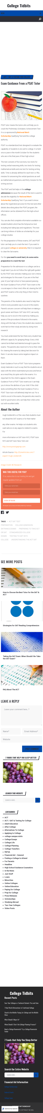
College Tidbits (18, 5)
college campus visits (13, 836)
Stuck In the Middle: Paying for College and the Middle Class (21, 1013)
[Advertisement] (21, 48)
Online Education (12, 886)
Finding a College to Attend (16, 858)
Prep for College (11, 893)
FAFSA (7, 852)
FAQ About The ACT (11, 689)
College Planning (12, 846)
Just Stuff (9, 874)
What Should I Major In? (11, 1019)
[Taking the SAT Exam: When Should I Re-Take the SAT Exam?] (22, 642)
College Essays (11, 839)
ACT (6, 817)
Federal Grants (9, 1092)
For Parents (9, 861)
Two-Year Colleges (12, 905)
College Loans (8, 1098)
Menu (2, 13)
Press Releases (11, 896)
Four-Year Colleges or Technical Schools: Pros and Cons (21, 1003)
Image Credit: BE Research (11, 465)
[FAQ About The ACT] (22, 675)
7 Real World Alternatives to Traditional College (19, 1008)
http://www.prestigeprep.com (13, 447)
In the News (9, 871)
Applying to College (13, 833)
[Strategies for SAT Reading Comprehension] (22, 611)
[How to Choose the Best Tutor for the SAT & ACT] (22, 578)
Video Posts (10, 908)
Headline (8, 864)
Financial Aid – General (14, 855)
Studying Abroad (12, 902)
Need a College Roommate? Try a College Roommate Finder (20, 1030)
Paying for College (12, 889)
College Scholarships (10, 1087)
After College (10, 827)
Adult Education (11, 824)
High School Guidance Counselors (19, 868)
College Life (10, 842)
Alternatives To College (14, 830)
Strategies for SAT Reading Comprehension (21, 625)
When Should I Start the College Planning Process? (20, 1024)
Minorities (9, 880)
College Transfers (12, 849)
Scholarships (10, 899)
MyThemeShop (25, 1106)
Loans (7, 877)
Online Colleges (11, 883)
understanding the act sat (24, 540)
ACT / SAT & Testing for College (16, 77)
